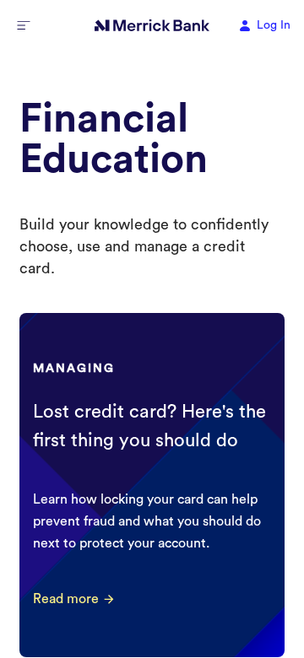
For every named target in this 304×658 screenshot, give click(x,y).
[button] (24, 25)
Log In (273, 25)
